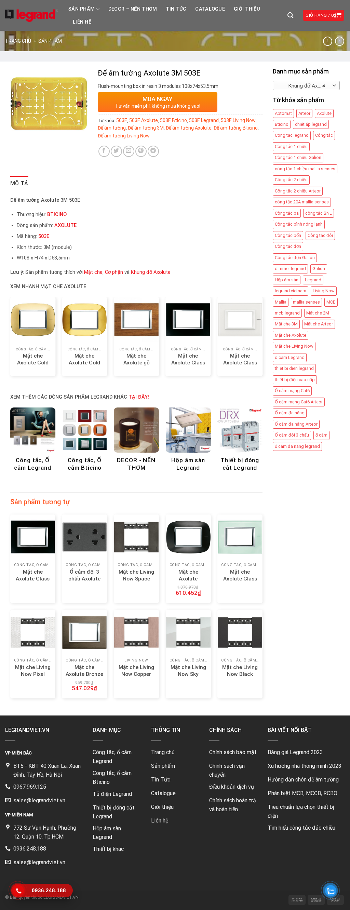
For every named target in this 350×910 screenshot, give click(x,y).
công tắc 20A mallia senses (302, 201)
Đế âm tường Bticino (236, 128)
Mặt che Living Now (294, 346)
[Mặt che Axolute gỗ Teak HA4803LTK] (136, 319)
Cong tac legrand (292, 135)
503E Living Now (238, 120)
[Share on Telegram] (153, 151)
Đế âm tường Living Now (124, 135)
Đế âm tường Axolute (189, 128)
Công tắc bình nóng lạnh (299, 224)
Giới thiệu (247, 9)
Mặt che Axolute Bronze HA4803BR (84, 674)
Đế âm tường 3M (146, 128)
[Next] (252, 332)
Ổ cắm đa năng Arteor (296, 424)
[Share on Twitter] (116, 151)
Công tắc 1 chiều (291, 146)
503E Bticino (173, 120)
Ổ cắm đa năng (290, 412)
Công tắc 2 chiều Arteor (298, 190)
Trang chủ (18, 41)
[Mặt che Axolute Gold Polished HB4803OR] (84, 319)
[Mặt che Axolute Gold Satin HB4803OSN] (33, 319)
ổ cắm (321, 435)
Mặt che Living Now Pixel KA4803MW (33, 674)
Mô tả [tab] (19, 183)
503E (121, 120)
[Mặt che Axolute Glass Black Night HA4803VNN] (188, 319)
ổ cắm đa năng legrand (297, 446)
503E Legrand (204, 120)
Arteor (304, 113)
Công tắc (324, 135)
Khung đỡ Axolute (151, 272)
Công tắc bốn (288, 235)
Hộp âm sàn (286, 279)
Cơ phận (114, 272)
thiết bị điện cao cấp (295, 379)
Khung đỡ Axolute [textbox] (304, 86)
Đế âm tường (112, 128)
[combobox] (306, 85)
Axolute (324, 113)
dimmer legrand (290, 268)
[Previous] (20, 332)
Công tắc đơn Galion (295, 257)
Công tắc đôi (320, 235)
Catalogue (210, 9)
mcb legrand (287, 313)
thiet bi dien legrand (294, 368)
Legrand (313, 279)
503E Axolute (143, 120)
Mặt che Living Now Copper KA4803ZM (136, 674)
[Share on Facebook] (104, 151)
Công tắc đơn (288, 246)
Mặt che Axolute (290, 335)
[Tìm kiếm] (290, 16)
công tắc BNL (318, 213)
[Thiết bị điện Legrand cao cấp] (31, 15)
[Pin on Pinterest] (141, 151)
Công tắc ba (287, 213)
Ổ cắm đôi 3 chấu (292, 435)
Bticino (281, 124)
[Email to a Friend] (128, 151)
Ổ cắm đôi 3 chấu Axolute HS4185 (84, 579)
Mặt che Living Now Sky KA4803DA (188, 674)
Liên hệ (82, 22)
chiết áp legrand (311, 124)
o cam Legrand (290, 357)
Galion (318, 268)
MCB (331, 302)
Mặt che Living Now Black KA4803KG (240, 674)
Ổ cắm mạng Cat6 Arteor (299, 401)
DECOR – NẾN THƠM (132, 9)
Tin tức (176, 9)
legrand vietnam (290, 290)
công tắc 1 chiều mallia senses (305, 168)
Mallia (280, 302)
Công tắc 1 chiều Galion (298, 157)
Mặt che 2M (317, 313)
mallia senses (306, 302)
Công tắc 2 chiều (291, 179)
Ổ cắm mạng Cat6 (292, 390)
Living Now (324, 290)
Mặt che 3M (286, 323)
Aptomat (283, 113)
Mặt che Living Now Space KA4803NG (136, 579)
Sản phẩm (81, 9)
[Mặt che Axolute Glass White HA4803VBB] (240, 319)
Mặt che (93, 272)
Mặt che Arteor (318, 323)
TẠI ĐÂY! (139, 397)
